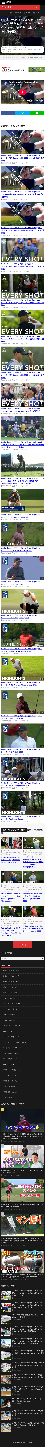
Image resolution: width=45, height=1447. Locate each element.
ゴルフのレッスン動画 (10, 993)
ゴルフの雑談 (7, 1097)
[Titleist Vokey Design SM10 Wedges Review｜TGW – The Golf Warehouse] (6, 1403)
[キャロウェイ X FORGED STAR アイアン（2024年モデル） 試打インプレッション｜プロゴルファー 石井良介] (6, 1367)
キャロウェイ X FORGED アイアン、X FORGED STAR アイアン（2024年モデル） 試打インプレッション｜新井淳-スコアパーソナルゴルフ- (28, 1341)
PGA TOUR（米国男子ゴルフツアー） (15, 49)
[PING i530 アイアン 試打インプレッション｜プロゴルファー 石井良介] (6, 1319)
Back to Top (22, 945)
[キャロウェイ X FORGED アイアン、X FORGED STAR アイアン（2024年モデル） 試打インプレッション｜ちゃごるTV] (6, 1295)
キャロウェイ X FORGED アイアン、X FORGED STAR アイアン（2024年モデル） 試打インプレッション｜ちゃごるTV (28, 1293)
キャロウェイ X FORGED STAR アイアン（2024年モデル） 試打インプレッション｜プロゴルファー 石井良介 (28, 1365)
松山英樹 (5, 852)
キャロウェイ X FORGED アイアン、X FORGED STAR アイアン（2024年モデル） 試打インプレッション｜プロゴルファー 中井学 (28, 1305)
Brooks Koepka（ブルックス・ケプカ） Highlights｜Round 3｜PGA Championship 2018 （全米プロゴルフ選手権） (22, 158)
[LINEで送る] (37, 113)
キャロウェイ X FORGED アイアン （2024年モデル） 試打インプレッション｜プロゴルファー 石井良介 (28, 1353)
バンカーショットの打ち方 (11, 1026)
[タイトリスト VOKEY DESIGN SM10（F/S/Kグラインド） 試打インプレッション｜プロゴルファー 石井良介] (6, 1415)
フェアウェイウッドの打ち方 (12, 1004)
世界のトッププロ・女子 (33, 13)
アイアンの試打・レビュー (11, 1053)
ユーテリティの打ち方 (10, 1009)
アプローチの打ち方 (9, 1020)
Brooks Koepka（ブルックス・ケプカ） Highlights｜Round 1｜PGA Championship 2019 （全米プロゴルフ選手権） (22, 230)
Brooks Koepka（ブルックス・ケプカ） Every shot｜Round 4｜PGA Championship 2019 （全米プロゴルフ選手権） (22, 375)
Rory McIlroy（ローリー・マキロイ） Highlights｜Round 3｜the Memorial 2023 (33, 897)
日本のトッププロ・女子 (11, 981)
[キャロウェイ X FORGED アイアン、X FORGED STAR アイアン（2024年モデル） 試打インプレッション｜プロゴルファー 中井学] (6, 1307)
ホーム (3, 13)
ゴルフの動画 (28, 1442)
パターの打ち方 (8, 1031)
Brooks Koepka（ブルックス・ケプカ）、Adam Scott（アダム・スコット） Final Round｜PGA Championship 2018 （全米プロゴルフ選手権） (22, 444)
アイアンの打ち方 (9, 1015)
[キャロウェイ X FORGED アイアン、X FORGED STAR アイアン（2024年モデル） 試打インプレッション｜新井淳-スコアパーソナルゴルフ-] (6, 1343)
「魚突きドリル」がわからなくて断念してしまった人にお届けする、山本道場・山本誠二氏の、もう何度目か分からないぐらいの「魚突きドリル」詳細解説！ (21, 1136)
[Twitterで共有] (22, 113)
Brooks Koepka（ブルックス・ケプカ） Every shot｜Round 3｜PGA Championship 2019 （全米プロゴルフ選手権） (22, 338)
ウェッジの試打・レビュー (11, 1059)
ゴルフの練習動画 (9, 1086)
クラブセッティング (9, 1075)
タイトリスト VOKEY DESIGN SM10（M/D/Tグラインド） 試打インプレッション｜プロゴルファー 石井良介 (28, 1389)
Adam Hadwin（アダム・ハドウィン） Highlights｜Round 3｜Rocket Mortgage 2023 (33, 863)
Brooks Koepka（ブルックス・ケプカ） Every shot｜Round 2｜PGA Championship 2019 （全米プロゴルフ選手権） (22, 266)
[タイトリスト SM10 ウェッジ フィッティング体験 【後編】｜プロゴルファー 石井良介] (6, 1427)
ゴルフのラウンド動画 (10, 987)
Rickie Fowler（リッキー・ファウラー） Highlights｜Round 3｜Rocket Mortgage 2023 (11, 897)
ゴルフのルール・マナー (11, 1081)
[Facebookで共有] (8, 113)
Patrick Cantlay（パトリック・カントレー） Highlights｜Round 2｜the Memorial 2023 (11, 931)
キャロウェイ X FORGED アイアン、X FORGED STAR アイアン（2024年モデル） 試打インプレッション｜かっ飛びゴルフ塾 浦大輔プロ (28, 1329)
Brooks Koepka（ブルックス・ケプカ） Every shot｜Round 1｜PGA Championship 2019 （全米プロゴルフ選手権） (22, 302)
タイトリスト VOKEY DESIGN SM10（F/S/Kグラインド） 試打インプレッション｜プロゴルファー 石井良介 (28, 1413)
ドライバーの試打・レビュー (12, 1037)
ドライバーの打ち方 (9, 998)
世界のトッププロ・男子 (15, 13)
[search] (42, 958)
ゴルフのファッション (10, 1092)
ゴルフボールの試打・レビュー (13, 1070)
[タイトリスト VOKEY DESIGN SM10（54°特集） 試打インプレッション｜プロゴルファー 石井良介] (6, 1379)
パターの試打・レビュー (11, 1064)
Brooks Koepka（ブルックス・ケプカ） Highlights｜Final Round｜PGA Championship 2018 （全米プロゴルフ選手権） (22, 194)
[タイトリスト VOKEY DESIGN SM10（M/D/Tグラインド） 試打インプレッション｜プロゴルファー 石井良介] (6, 1391)
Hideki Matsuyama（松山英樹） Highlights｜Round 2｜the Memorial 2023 (33, 928)
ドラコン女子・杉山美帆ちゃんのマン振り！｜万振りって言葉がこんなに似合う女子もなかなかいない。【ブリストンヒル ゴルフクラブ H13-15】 (22, 1241)
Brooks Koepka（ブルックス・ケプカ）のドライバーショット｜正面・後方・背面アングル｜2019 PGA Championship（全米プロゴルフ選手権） (22, 480)
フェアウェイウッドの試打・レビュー (15, 1042)
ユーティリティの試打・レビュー (14, 1048)
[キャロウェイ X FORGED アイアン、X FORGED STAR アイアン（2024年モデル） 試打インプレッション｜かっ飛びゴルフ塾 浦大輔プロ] (6, 1331)
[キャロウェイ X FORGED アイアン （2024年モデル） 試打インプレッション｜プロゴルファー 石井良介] (6, 1355)
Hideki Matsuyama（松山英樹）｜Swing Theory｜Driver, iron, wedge (11, 860)
